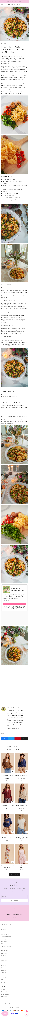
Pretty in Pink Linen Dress (21, 866)
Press (2, 999)
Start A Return (5, 934)
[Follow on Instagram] (5, 1003)
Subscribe (14, 900)
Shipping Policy (5, 939)
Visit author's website (13, 728)
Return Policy (5, 941)
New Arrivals (4, 963)
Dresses (3, 965)
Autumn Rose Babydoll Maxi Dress (7, 866)
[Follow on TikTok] (13, 1003)
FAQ (2, 927)
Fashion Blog (4, 992)
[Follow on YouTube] (9, 1003)
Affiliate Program (6, 936)
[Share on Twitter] (11, 738)
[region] (14, 911)
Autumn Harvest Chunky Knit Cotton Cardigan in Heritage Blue (21, 777)
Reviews (3, 929)
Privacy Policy (5, 944)
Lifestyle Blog (5, 994)
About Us (3, 989)
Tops (2, 967)
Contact (3, 931)
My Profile (4, 956)
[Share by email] (24, 738)
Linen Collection (5, 975)
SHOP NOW (14, 874)
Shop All (3, 977)
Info (2, 980)
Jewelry (3, 972)
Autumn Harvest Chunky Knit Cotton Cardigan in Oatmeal (21, 807)
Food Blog (4, 996)
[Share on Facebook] (4, 738)
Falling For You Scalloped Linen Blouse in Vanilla (21, 837)
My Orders (4, 953)
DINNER (3, 43)
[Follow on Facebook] (2, 1003)
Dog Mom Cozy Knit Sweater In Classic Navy (7, 837)
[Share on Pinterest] (18, 738)
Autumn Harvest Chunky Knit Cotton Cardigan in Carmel (7, 777)
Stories (3, 982)
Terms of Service (6, 946)
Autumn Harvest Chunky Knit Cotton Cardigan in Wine (7, 807)
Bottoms (3, 970)
